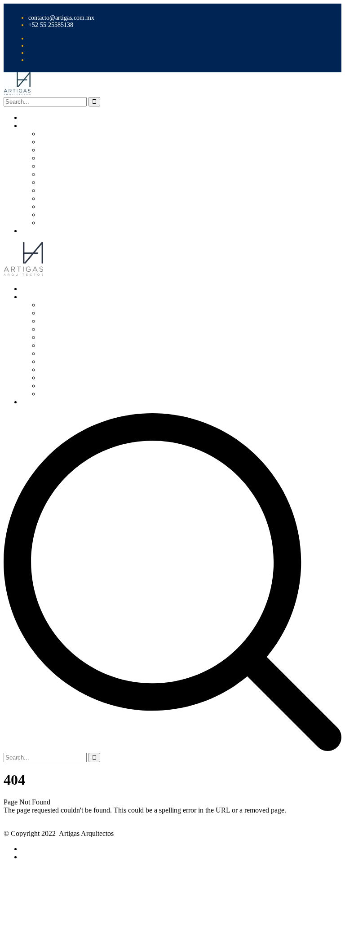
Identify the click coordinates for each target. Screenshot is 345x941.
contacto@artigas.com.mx (61, 17)
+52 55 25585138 (50, 25)
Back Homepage (27, 818)
